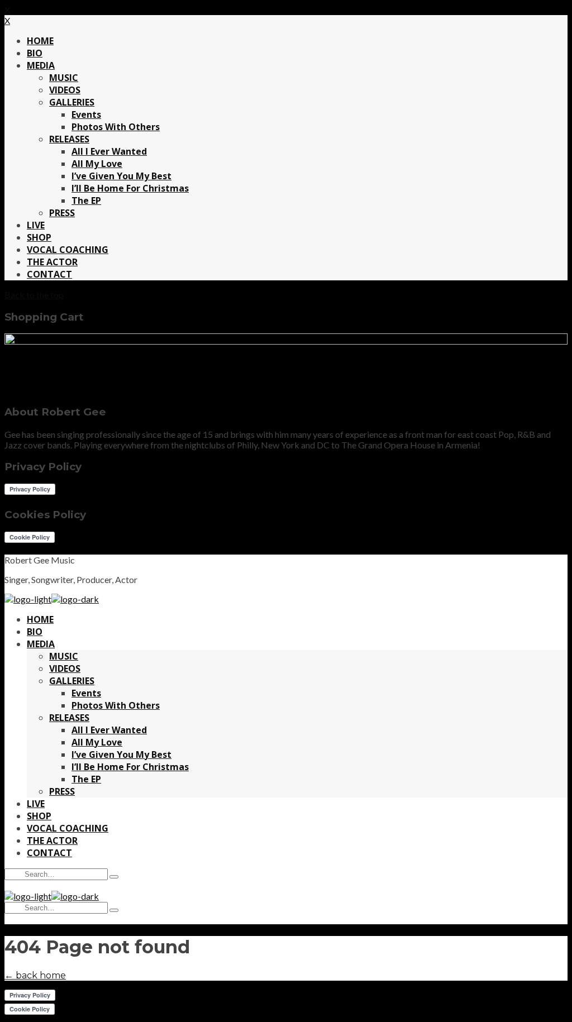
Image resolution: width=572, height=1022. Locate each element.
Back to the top (34, 294)
